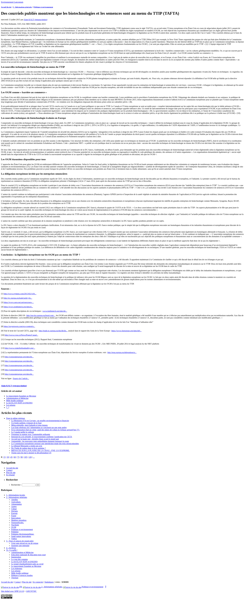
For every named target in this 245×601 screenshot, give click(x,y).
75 (18, 457)
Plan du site (10, 472)
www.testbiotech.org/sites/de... (54, 311)
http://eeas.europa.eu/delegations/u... (122, 352)
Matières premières (18, 520)
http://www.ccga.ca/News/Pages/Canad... (21, 335)
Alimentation (16, 504)
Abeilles (14, 500)
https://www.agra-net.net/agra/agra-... (19, 302)
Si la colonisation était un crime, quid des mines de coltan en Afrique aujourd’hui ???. (45, 430)
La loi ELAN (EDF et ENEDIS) (19, 403)
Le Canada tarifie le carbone (22, 432)
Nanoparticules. (17, 522)
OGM (13, 527)
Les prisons (10, 405)
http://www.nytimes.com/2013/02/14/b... (20, 294)
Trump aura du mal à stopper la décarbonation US (31, 453)
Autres (14, 506)
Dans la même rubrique (15, 418)
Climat (14, 509)
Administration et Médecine (17, 398)
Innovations (16, 518)
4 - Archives (11, 548)
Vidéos (14, 539)
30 (8, 457)
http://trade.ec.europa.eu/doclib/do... (53, 331)
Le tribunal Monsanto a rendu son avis (26, 446)
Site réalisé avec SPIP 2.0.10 (12, 591)
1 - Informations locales (15, 495)
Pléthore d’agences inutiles (22, 575)
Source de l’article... (21, 378)
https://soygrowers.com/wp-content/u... (19, 326)
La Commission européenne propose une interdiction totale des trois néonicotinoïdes (45, 443)
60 (15, 457)
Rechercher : (16, 485)
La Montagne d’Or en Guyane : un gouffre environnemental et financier (40, 421)
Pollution (15, 532)
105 (25, 457)
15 (4, 457)
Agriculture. (16, 502)
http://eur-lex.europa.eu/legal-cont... (40, 315)
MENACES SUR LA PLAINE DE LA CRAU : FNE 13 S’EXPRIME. (40, 450)
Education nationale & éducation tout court (28, 555)
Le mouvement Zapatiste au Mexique (21, 396)
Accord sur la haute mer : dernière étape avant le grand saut (35, 439)
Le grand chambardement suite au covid (27, 564)
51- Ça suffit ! (11, 550)
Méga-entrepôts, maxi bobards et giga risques (29, 425)
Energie (14, 513)
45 (11, 457)
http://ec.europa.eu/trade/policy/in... (18, 298)
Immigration (16, 557)
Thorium (14, 578)
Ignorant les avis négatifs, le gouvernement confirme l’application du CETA (41, 437)
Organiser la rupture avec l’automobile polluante (30, 434)
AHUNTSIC (31, 591)
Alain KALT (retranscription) (35, 20)
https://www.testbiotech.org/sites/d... (18, 307)
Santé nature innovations (21, 536)
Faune (13, 516)
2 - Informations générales (22, 7)
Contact (9, 470)
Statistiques (49, 582)
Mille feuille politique (14, 400)
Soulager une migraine (20, 545)
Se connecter (38, 582)
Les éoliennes (16, 568)
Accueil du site (6, 7)
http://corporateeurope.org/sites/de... (19, 357)
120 (30, 457)
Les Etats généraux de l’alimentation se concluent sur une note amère (39, 427)
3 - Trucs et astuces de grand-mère (20, 541)
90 (22, 457)
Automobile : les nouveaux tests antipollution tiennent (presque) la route (40, 441)
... (34, 457)
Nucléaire (15, 525)
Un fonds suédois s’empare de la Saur (26, 423)
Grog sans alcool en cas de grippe (24, 543)
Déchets (14, 511)
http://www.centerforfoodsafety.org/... (20, 348)
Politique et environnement (43, 7)
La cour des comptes (19, 559)
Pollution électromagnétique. (22, 534)
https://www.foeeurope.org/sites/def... (126, 331)
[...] (7, 407)
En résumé (10, 475)
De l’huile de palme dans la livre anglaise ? (28, 448)
